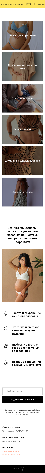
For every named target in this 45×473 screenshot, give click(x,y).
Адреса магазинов (10, 451)
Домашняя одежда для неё (22, 160)
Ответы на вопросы (11, 454)
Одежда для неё (22, 192)
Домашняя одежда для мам (22, 66)
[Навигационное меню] (4, 12)
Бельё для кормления (22, 35)
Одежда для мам (22, 98)
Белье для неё (22, 129)
